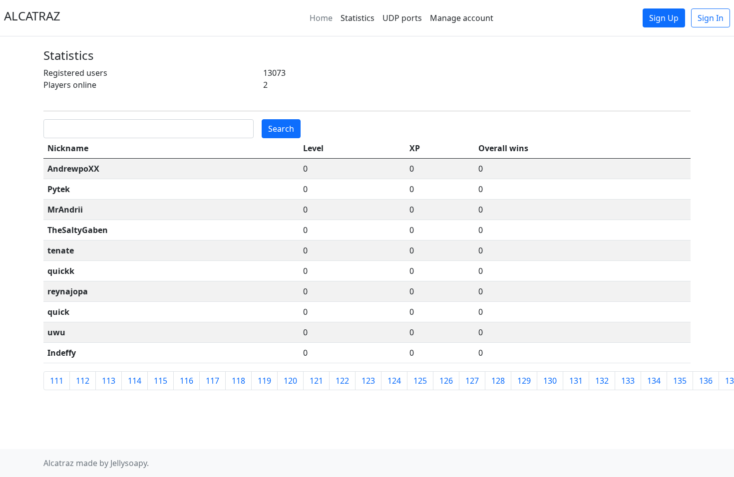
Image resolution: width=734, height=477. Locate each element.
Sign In (711, 17)
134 (654, 380)
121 (316, 380)
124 (394, 380)
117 (212, 380)
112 (82, 380)
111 (56, 380)
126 (446, 380)
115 (160, 380)
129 (524, 380)
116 (186, 380)
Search (281, 128)
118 (238, 380)
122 (342, 380)
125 (420, 380)
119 (264, 380)
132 (602, 380)
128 (498, 380)
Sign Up (664, 17)
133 (628, 380)
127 (472, 380)
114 (134, 380)
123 (368, 380)
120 (290, 380)
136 (706, 380)
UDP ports (402, 17)
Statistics (357, 17)
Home (321, 17)
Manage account (461, 17)
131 (576, 380)
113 (108, 380)
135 (680, 380)
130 (550, 380)
